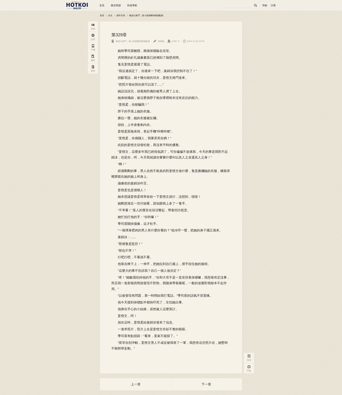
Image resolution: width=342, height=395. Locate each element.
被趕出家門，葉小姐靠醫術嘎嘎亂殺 (146, 15)
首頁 (101, 5)
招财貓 (158, 41)
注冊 (273, 5)
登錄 (264, 5)
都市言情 (120, 15)
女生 (110, 15)
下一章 (206, 384)
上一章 (136, 384)
